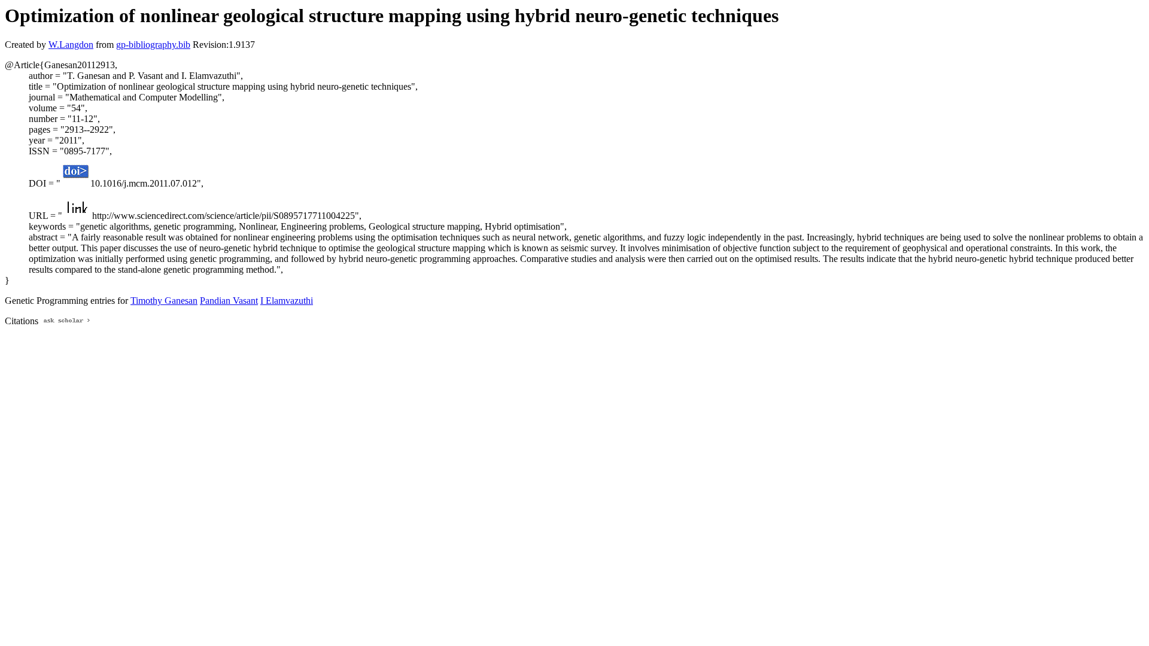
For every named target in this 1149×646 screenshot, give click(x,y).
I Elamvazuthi (286, 300)
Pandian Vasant (229, 300)
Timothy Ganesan (163, 300)
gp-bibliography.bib (153, 44)
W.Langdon (70, 44)
